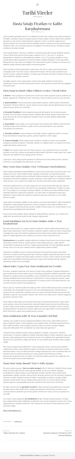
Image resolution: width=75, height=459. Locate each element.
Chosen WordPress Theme (29, 455)
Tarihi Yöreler (37, 12)
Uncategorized (18, 421)
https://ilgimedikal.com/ (12, 411)
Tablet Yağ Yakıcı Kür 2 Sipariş (14, 433)
